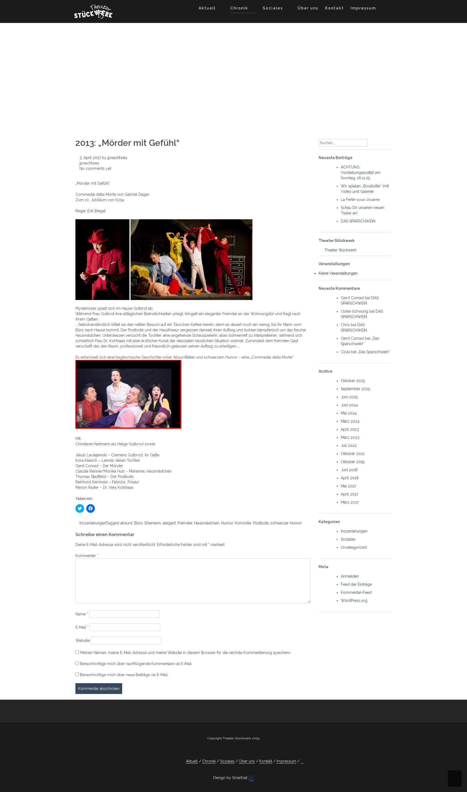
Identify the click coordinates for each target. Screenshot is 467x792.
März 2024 (350, 421)
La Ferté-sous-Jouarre (360, 199)
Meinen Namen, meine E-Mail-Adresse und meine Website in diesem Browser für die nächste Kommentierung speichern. (185, 653)
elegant (169, 523)
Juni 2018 (349, 470)
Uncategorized (354, 547)
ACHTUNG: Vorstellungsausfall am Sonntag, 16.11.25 (361, 172)
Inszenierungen (92, 523)
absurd (126, 523)
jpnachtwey (118, 158)
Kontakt (334, 8)
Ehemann (153, 523)
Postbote (261, 523)
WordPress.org (354, 600)
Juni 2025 (349, 397)
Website (82, 640)
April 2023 (350, 429)
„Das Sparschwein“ (374, 352)
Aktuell (207, 8)
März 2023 (350, 437)
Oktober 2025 (353, 381)
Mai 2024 (349, 413)
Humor (227, 523)
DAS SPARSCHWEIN (358, 221)
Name (81, 614)
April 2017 (349, 494)
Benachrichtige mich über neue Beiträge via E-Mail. (124, 675)
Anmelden (350, 576)
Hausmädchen (206, 523)
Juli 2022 (349, 445)
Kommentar (86, 556)
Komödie (243, 523)
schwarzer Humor (286, 523)
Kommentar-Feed (356, 592)
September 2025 (355, 389)
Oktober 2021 (353, 453)
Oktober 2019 (353, 462)
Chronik (239, 8)
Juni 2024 (349, 405)
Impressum (363, 8)
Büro (138, 523)
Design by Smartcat (230, 778)
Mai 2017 (348, 486)
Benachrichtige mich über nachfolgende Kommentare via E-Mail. (136, 664)
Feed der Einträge (356, 584)
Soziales (273, 8)
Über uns (308, 8)
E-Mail (82, 627)
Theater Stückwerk (337, 240)
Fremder (185, 523)
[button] (384, 9)
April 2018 (350, 478)
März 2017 (350, 502)
